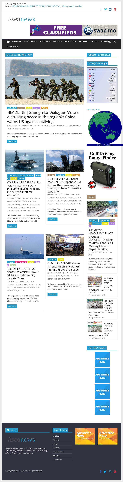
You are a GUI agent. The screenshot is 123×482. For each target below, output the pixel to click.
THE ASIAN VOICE (33, 210)
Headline (56, 436)
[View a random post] (114, 41)
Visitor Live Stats (93, 109)
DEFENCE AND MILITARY (64, 125)
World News (29, 41)
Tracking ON (108, 145)
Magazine (105, 41)
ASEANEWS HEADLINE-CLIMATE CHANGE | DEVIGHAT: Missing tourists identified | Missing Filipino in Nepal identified (101, 239)
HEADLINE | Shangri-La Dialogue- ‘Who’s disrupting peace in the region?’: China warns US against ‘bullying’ (42, 117)
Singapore (18, 129)
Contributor (25, 125)
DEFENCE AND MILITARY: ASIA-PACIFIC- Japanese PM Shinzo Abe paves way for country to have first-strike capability (64, 185)
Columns (21, 175)
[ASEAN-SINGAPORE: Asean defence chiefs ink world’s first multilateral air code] (65, 235)
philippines (11, 210)
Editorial (44, 41)
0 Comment (36, 125)
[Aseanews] (8, 41)
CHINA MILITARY (49, 125)
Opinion (21, 179)
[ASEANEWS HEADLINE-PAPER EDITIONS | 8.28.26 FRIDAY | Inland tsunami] (95, 322)
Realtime (100, 145)
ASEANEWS (16, 41)
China (19, 284)
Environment (13, 47)
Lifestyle (36, 108)
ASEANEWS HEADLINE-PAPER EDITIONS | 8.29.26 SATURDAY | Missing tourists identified (47, 6)
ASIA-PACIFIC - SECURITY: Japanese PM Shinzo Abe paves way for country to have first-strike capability (65, 201)
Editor (26, 198)
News (13, 265)
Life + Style (69, 41)
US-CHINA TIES (28, 129)
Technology (57, 459)
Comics (10, 262)
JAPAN (78, 204)
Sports (56, 41)
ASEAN (60, 276)
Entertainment (21, 262)
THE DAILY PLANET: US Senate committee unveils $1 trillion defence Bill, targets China (23, 273)
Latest (29, 108)
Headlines (60, 175)
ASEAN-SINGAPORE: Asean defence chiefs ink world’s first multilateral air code (64, 266)
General (21, 108)
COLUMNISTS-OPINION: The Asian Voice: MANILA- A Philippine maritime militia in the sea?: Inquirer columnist (24, 188)
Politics (44, 108)
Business (83, 41)
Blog (94, 41)
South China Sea (21, 210)
